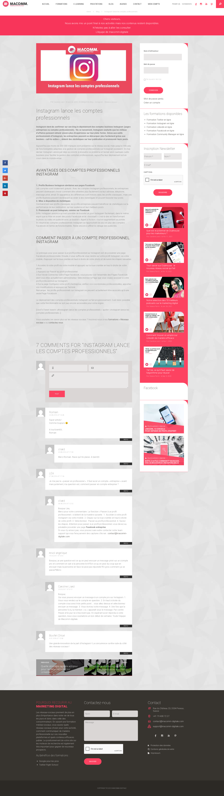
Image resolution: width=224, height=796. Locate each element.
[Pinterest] (212, 5)
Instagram (99, 102)
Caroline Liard (59, 102)
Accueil (45, 4)
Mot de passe (149, 64)
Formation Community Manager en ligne (165, 134)
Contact (137, 4)
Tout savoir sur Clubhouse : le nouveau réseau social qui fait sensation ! (160, 267)
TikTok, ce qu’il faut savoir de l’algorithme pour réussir (160, 371)
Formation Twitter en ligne (159, 120)
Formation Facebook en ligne (160, 130)
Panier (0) (176, 4)
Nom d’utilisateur (151, 51)
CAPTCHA (148, 172)
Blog (111, 4)
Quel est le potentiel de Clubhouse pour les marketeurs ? (162, 232)
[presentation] (163, 180)
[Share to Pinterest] (5, 195)
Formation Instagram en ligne (160, 123)
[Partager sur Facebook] (5, 165)
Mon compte (154, 4)
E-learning (79, 4)
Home (89, 12)
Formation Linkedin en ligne (159, 127)
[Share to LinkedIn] (5, 188)
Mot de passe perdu (153, 98)
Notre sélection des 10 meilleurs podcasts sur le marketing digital (162, 301)
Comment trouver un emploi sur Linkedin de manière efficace (161, 336)
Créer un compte (152, 102)
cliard (61, 449)
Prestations (96, 4)
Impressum (155, 753)
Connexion (186, 4)
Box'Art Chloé (57, 635)
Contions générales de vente (162, 749)
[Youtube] (206, 5)
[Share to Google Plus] (5, 180)
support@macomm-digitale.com (168, 726)
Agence (123, 4)
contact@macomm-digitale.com (168, 721)
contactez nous (55, 322)
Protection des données (160, 745)
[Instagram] (201, 5)
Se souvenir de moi (153, 79)
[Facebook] (196, 5)
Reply (126, 439)
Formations (61, 4)
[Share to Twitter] (5, 172)
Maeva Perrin (155, 271)
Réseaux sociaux (111, 102)
